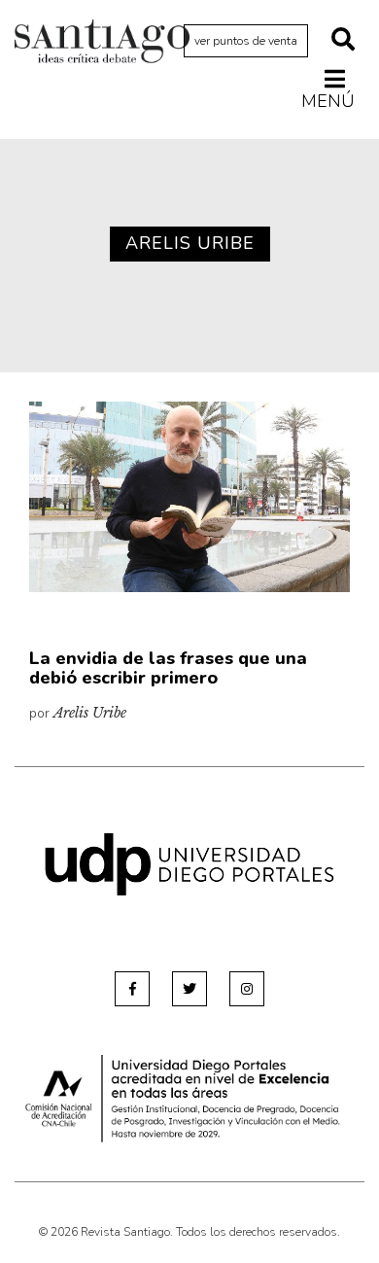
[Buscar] (343, 40)
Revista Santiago (102, 43)
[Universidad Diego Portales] (189, 863)
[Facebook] (132, 988)
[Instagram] (246, 988)
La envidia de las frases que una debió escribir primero (168, 668)
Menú (328, 100)
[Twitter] (189, 988)
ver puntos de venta (245, 41)
